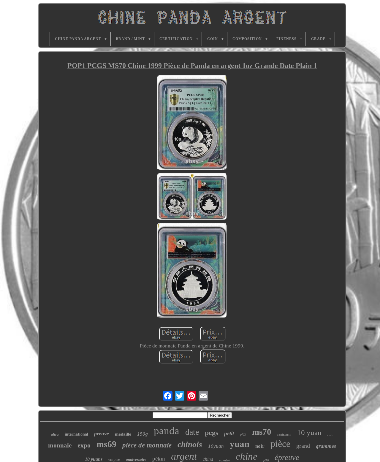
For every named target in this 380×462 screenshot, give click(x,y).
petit (229, 433)
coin (330, 435)
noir (260, 446)
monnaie (60, 445)
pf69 (243, 434)
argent (184, 456)
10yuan (216, 446)
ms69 (106, 444)
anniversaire (136, 459)
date (192, 431)
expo (84, 445)
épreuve (287, 457)
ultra (55, 434)
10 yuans (93, 459)
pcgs (211, 432)
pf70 (266, 460)
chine (246, 456)
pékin (158, 458)
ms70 (261, 431)
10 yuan (309, 432)
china (208, 459)
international (76, 434)
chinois (190, 444)
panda (166, 430)
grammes (326, 446)
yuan (239, 444)
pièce (280, 443)
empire (114, 459)
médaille (123, 434)
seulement (284, 434)
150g (142, 434)
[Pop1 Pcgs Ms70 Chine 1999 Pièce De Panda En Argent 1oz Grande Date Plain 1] (192, 123)
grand (303, 445)
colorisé (224, 460)
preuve (101, 433)
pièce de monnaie (147, 445)
